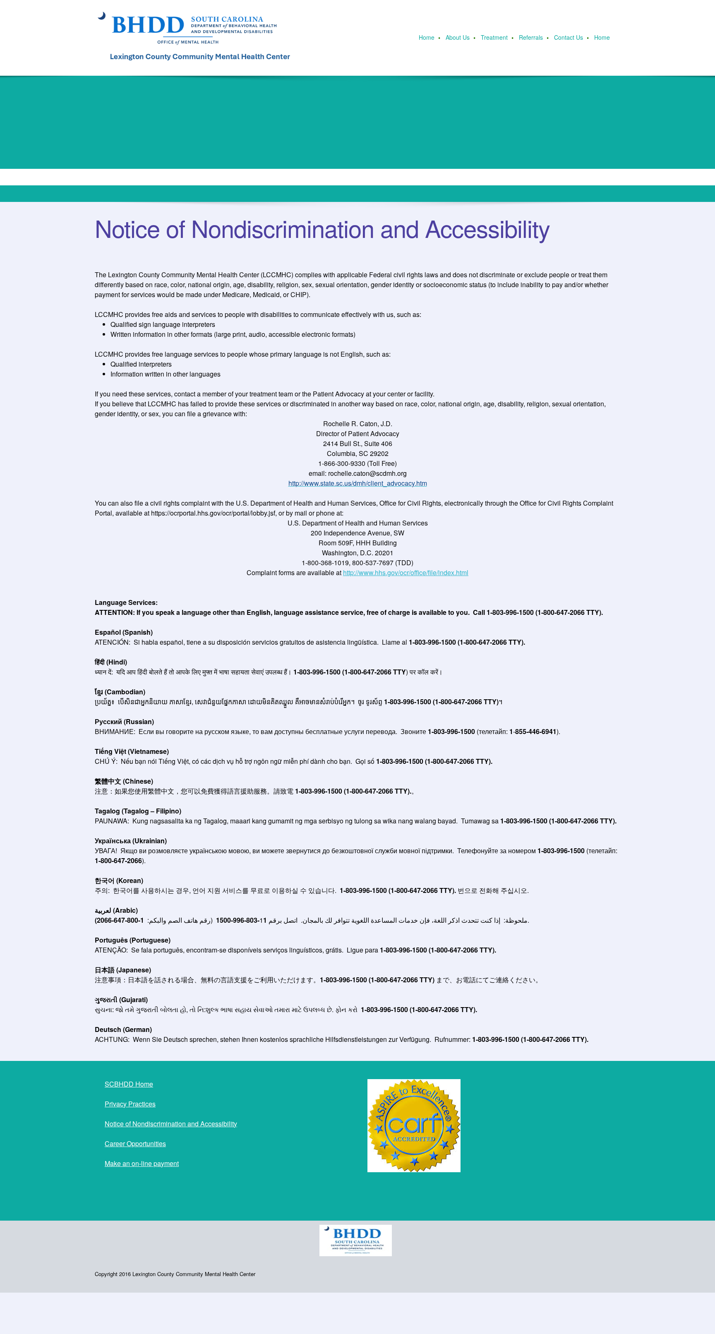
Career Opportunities (135, 1143)
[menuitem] (427, 38)
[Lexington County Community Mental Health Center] (198, 37)
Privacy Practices (130, 1103)
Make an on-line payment (142, 1163)
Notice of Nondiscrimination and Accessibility (171, 1123)
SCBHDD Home (129, 1084)
